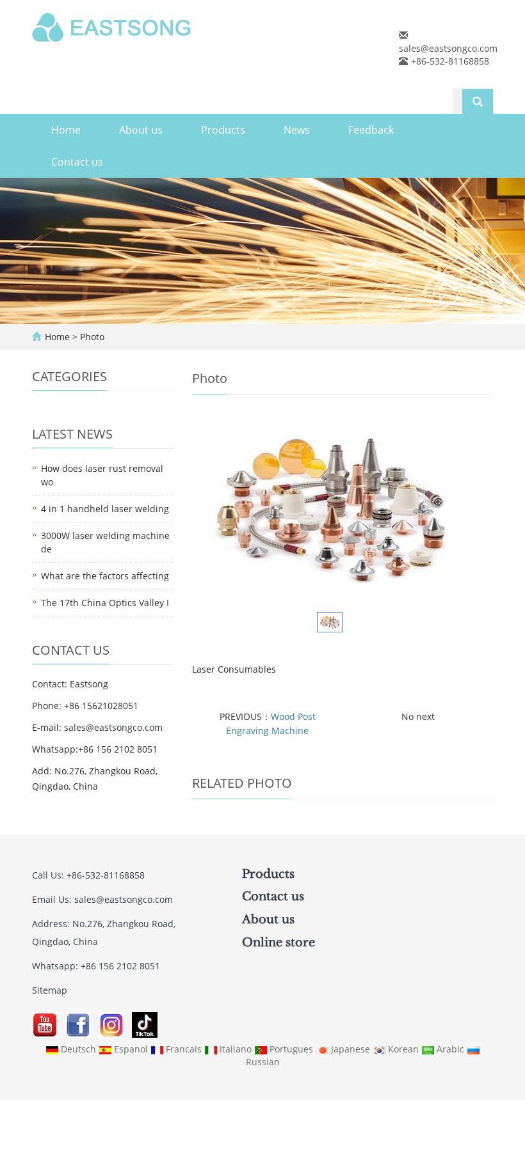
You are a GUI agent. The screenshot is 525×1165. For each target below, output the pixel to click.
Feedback (371, 130)
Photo (92, 337)
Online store (278, 942)
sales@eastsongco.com (448, 48)
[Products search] (477, 101)
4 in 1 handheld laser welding (105, 509)
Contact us (77, 162)
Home (66, 130)
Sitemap (49, 990)
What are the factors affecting (105, 576)
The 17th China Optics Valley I (105, 603)
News (297, 130)
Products (223, 130)
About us (141, 130)
